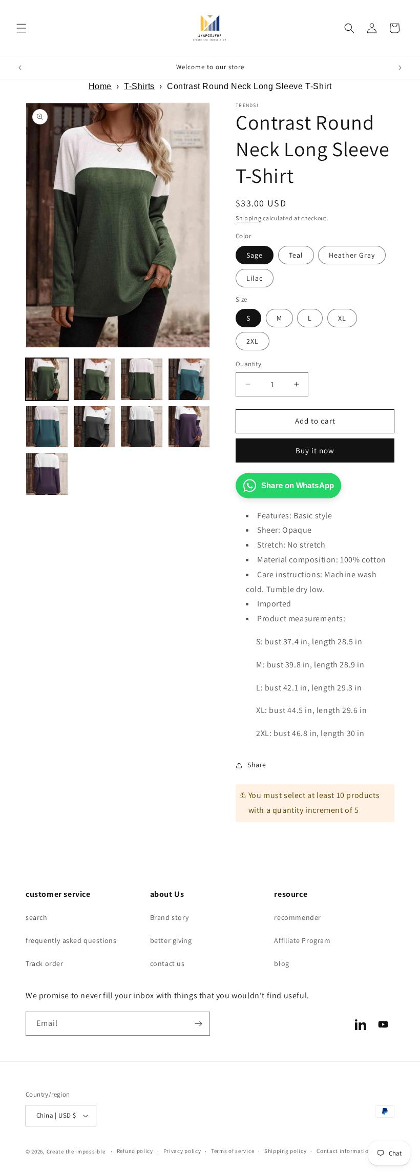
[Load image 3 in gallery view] (141, 379)
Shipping (249, 218)
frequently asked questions (71, 940)
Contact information (344, 1151)
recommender (297, 917)
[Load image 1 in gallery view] (47, 379)
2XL (252, 341)
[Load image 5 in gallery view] (189, 379)
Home (100, 86)
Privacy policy (182, 1151)
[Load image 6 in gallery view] (47, 427)
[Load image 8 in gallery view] (94, 427)
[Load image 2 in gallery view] (94, 379)
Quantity (248, 364)
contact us (167, 963)
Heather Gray (352, 255)
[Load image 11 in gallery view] (189, 427)
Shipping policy (285, 1151)
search (37, 917)
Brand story (169, 917)
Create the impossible (76, 1151)
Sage (254, 255)
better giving (171, 940)
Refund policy (135, 1151)
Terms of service (232, 1151)
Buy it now (315, 450)
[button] (21, 28)
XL (342, 318)
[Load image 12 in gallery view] (47, 474)
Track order (45, 963)
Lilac (254, 278)
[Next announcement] (400, 67)
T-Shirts (139, 86)
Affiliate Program (302, 940)
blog (281, 963)
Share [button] (256, 764)
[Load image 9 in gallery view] (141, 427)
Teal (296, 255)
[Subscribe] (198, 1024)
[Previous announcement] (20, 67)
